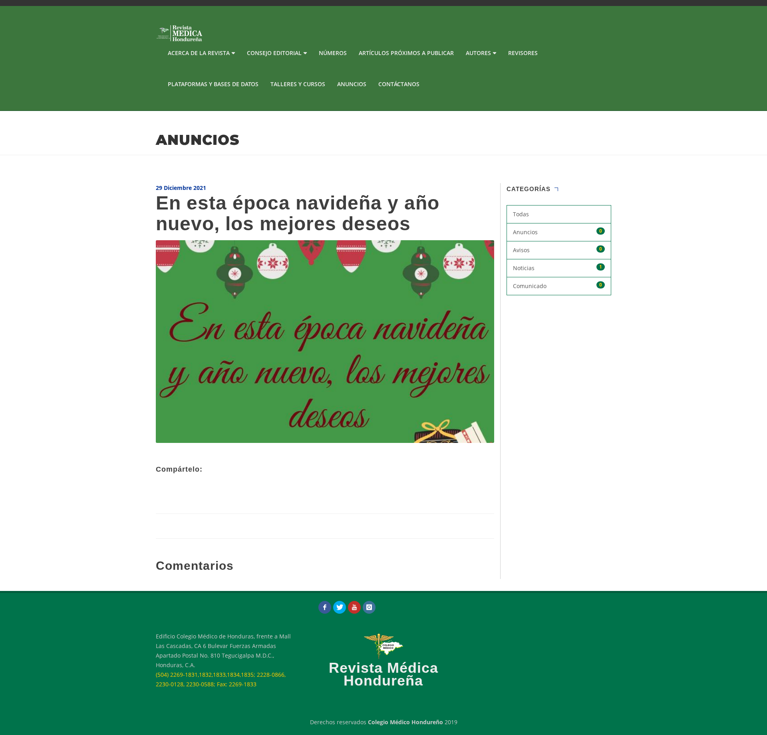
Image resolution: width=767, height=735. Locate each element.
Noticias (557, 267)
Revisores (523, 53)
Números (333, 53)
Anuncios (351, 84)
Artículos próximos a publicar (406, 53)
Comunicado (557, 285)
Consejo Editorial (274, 53)
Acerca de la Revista (199, 53)
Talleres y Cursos (297, 84)
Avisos (557, 249)
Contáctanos (398, 84)
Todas (521, 214)
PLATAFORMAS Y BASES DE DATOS (213, 84)
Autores (478, 53)
